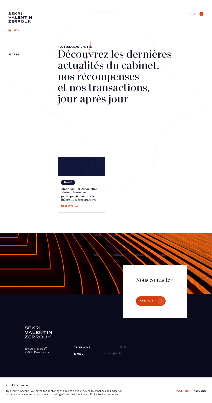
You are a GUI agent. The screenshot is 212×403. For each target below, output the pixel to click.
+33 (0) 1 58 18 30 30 (116, 347)
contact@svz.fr (112, 353)
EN (194, 14)
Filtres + (14, 54)
